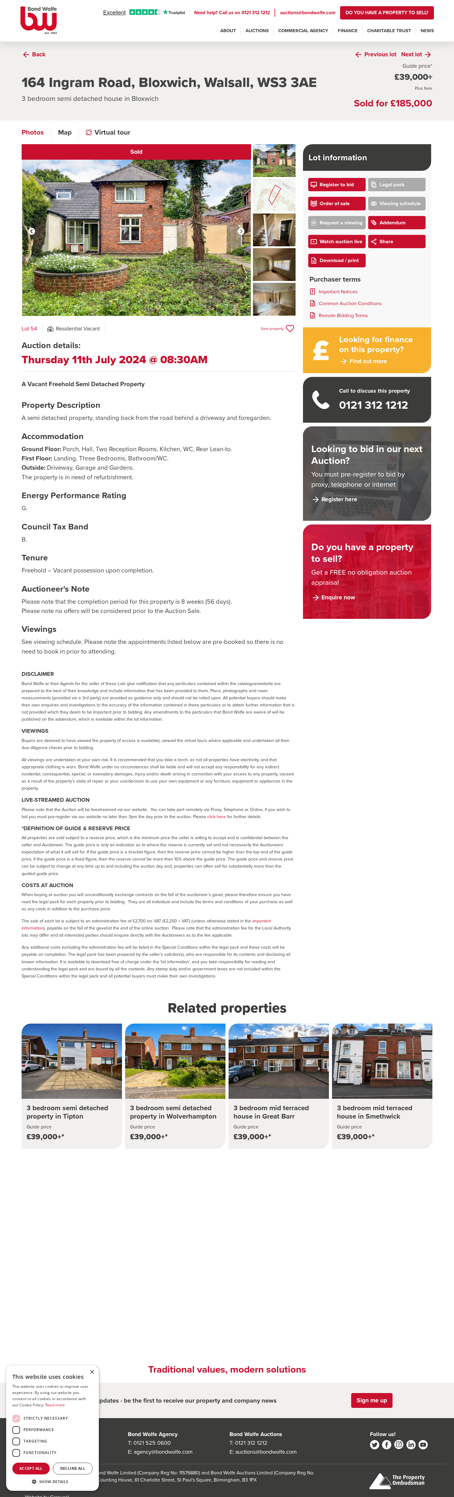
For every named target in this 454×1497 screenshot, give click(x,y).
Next (241, 231)
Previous (32, 231)
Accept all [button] (31, 1468)
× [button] (92, 1372)
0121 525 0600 (152, 1443)
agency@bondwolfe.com (163, 1452)
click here (216, 816)
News (427, 30)
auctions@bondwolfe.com (307, 12)
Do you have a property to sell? (387, 12)
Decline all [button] (72, 1468)
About (228, 30)
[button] (52, 1481)
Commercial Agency (303, 30)
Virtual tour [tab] (112, 132)
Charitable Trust (389, 30)
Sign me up (372, 1400)
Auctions (257, 30)
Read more (55, 1405)
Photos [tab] (33, 132)
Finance (348, 30)
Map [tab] (65, 132)
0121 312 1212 (256, 12)
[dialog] (52, 1428)
